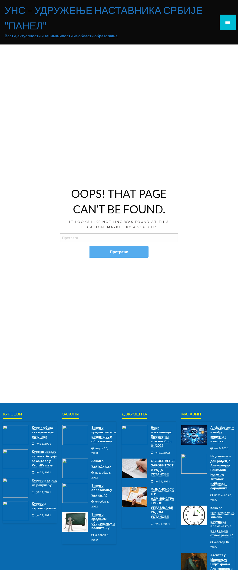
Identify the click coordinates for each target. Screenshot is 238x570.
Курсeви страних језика (44, 505)
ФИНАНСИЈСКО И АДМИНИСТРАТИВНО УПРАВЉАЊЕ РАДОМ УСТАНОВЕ (162, 503)
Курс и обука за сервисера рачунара (43, 431)
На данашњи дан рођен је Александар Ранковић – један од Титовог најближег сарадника (220, 472)
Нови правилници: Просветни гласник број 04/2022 (161, 436)
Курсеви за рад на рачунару (44, 482)
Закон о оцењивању (101, 463)
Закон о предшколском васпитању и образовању (103, 434)
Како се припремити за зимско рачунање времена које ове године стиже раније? (222, 521)
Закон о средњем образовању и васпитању (103, 521)
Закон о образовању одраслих (101, 489)
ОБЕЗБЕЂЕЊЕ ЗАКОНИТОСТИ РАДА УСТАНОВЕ (163, 467)
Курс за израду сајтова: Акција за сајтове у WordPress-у (44, 458)
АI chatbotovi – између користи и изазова (222, 434)
